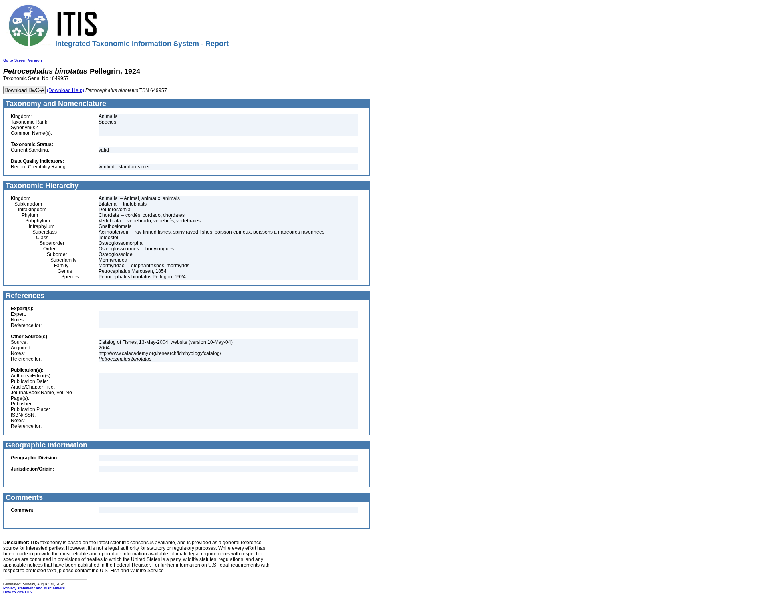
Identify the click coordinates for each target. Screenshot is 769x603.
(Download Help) (65, 90)
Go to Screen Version (22, 60)
